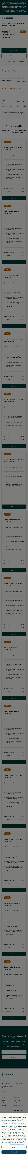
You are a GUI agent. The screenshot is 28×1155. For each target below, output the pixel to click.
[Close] (26, 1115)
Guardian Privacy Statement (17, 1144)
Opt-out (14, 1147)
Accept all (14, 1152)
